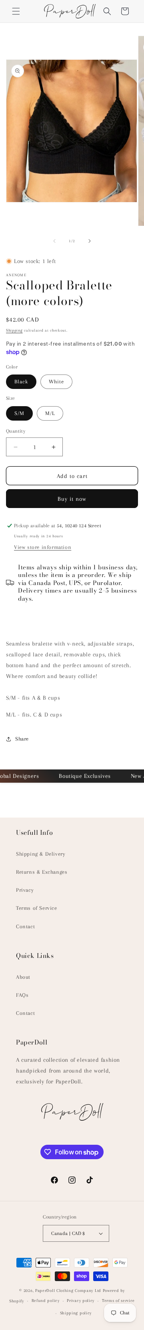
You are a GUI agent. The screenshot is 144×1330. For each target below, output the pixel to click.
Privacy (25, 890)
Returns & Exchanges (41, 872)
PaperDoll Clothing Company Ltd (68, 1290)
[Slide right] (89, 241)
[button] (16, 11)
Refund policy (46, 1300)
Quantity (15, 431)
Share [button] (22, 739)
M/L (50, 413)
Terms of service (118, 1300)
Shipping (14, 330)
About (23, 977)
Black (21, 382)
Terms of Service (36, 908)
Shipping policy (76, 1313)
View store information (42, 547)
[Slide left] (54, 241)
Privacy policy (80, 1300)
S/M (19, 413)
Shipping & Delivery (40, 854)
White (56, 382)
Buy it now (72, 499)
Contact (25, 926)
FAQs (22, 995)
